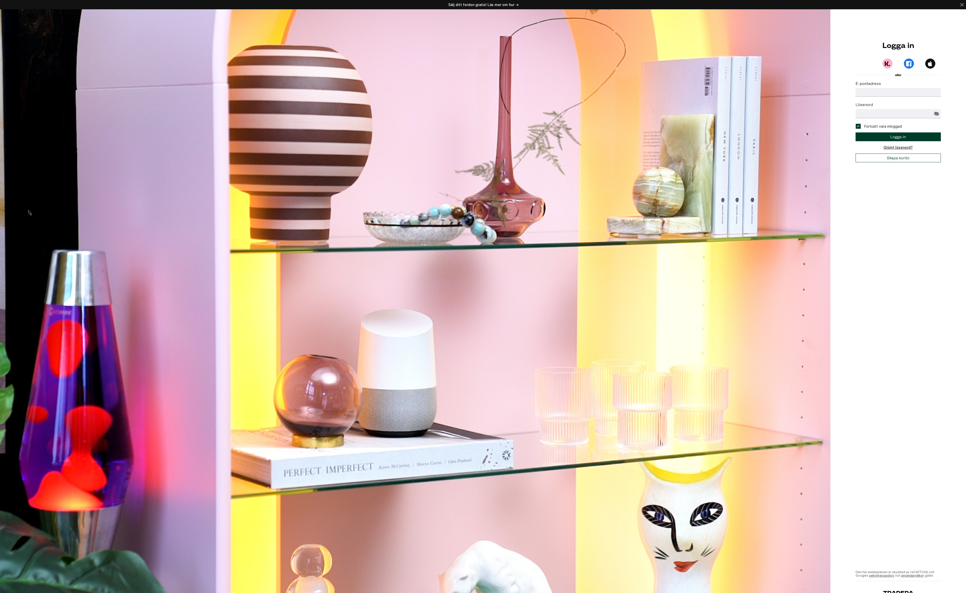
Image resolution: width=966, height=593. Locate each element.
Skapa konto (898, 158)
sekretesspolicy (881, 575)
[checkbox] (879, 126)
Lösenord (864, 105)
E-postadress (868, 83)
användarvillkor (912, 575)
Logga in (898, 137)
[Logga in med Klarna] (887, 64)
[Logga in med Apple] (930, 64)
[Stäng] (962, 5)
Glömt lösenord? (898, 147)
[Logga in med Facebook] (909, 64)
